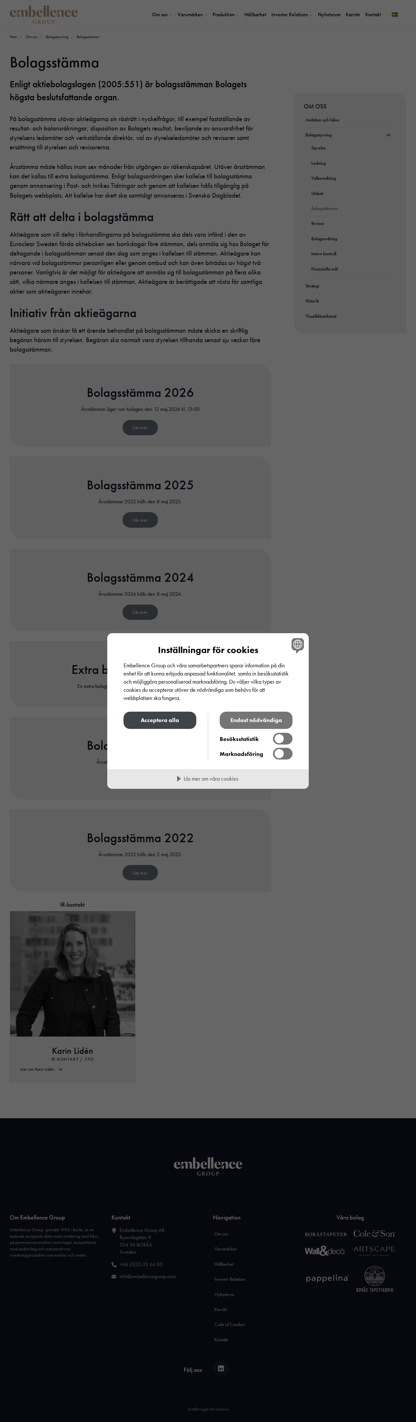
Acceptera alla (160, 720)
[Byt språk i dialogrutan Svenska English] (296, 645)
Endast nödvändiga (256, 720)
